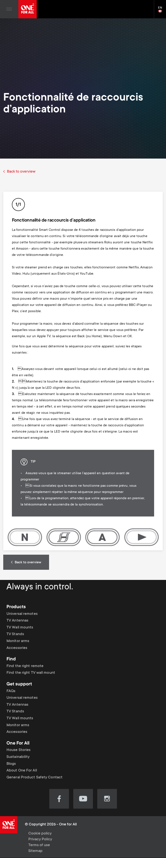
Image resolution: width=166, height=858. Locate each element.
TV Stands (15, 634)
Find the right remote (24, 666)
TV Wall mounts (19, 627)
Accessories (16, 648)
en (162, 11)
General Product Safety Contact (34, 777)
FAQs (10, 691)
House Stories (18, 750)
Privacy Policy (40, 839)
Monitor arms (17, 641)
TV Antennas (17, 621)
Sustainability (18, 757)
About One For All (21, 770)
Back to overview (21, 172)
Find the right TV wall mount (30, 673)
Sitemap (35, 851)
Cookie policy (40, 833)
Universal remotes (22, 614)
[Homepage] (27, 9)
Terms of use (39, 845)
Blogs (11, 764)
